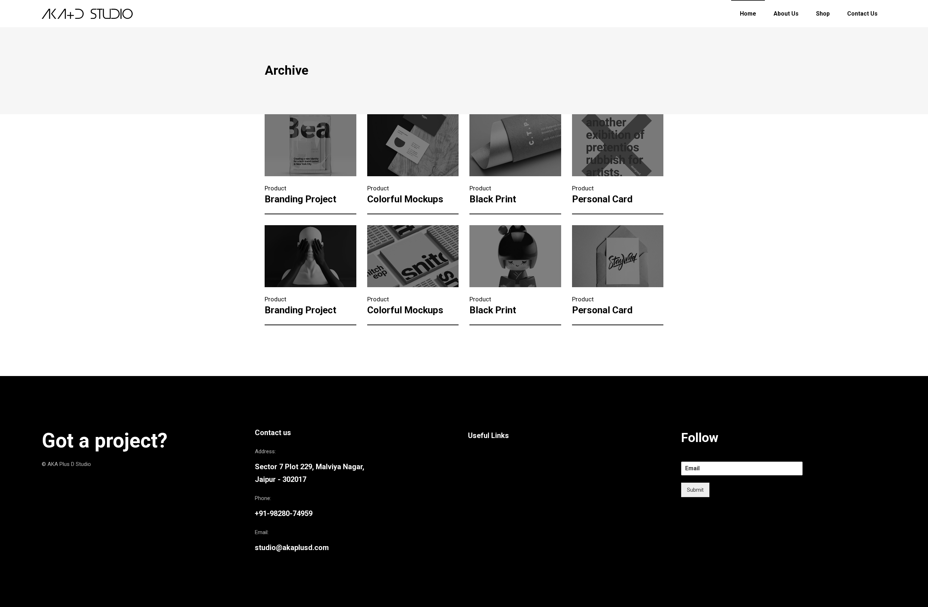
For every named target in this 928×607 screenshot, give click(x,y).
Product (275, 188)
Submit (695, 490)
